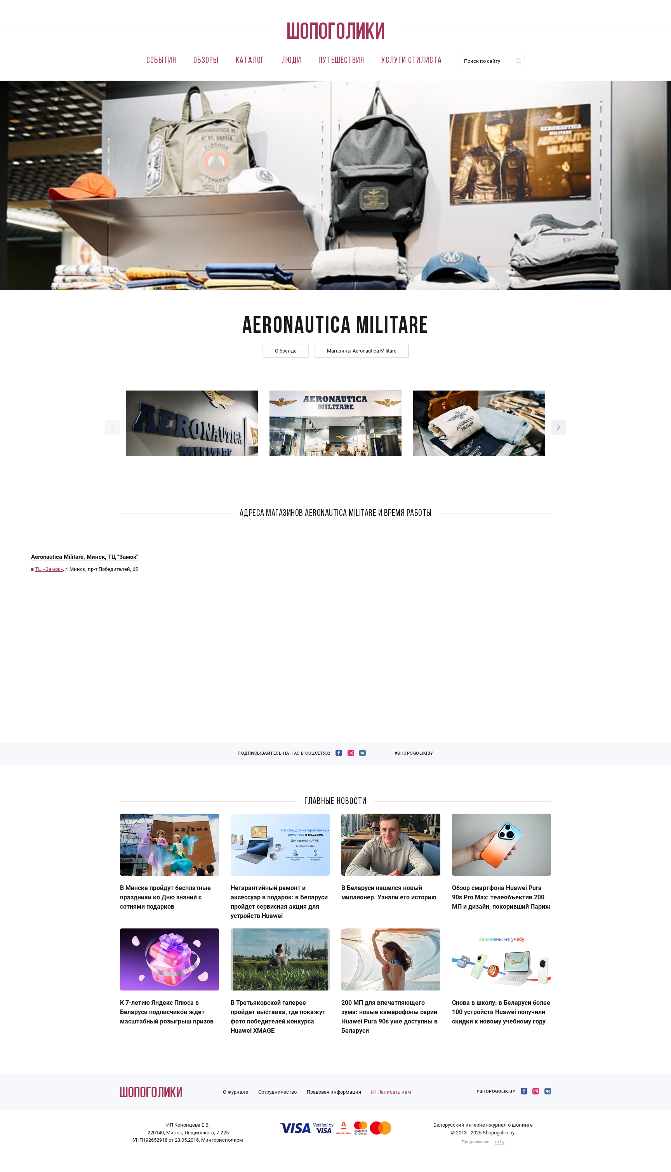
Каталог (250, 60)
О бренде (286, 351)
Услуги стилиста (411, 60)
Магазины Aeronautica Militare (361, 351)
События (161, 60)
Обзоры (206, 60)
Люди (291, 60)
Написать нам (393, 1092)
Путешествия (341, 60)
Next (558, 427)
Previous (112, 427)
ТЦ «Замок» (49, 569)
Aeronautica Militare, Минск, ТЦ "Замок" (84, 556)
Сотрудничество (277, 1092)
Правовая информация (334, 1092)
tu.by (499, 1141)
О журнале (235, 1092)
